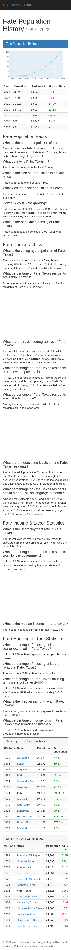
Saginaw (22, 769)
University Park (26, 781)
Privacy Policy (13, 946)
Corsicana (23, 757)
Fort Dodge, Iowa (27, 896)
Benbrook (23, 810)
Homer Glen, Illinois (28, 920)
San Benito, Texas (27, 925)
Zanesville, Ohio (26, 873)
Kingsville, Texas (27, 902)
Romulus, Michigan (28, 855)
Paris (20, 775)
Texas (16, 5)
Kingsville (22, 798)
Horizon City (24, 816)
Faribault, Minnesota (29, 878)
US (5, 5)
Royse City (23, 822)
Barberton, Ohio (26, 914)
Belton (21, 763)
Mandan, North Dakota (30, 908)
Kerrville (22, 787)
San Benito (23, 804)
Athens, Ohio (24, 867)
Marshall (22, 828)
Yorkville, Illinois (26, 861)
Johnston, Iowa (26, 884)
